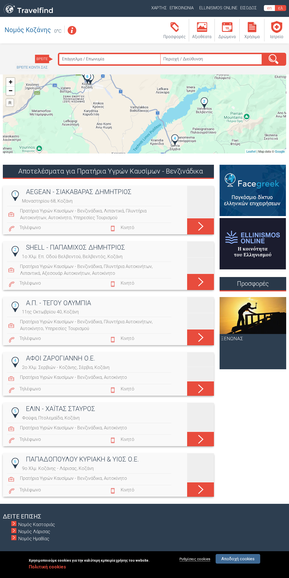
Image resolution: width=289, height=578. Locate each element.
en (269, 8)
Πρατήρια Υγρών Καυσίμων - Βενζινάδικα (61, 211)
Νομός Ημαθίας (33, 538)
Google (280, 151)
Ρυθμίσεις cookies (194, 559)
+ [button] (10, 81)
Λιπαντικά (114, 211)
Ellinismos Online (218, 7)
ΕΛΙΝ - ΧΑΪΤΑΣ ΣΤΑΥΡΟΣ (60, 409)
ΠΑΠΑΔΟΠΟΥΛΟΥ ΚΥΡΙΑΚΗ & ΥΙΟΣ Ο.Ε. (82, 459)
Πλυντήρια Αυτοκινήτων (128, 266)
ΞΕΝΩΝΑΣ (232, 338)
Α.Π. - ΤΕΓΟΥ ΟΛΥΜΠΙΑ (58, 303)
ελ (280, 8)
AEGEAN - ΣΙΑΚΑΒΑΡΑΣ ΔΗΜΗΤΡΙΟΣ (79, 192)
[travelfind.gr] (28, 13)
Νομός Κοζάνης (28, 30)
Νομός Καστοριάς (36, 524)
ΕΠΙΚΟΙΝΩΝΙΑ (182, 7)
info (72, 30)
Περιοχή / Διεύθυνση (183, 58)
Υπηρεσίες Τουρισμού (95, 217)
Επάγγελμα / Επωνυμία (83, 58)
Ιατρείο (276, 36)
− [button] (10, 90)
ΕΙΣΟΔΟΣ (248, 7)
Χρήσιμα (252, 36)
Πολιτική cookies (47, 567)
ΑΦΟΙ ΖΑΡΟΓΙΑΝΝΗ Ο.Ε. (60, 358)
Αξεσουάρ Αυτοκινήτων (66, 273)
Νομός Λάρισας (34, 531)
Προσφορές (174, 36)
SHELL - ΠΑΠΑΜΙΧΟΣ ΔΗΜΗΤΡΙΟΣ (75, 247)
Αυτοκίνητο (59, 217)
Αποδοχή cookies (238, 558)
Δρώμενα (227, 36)
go (200, 224)
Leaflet (251, 151)
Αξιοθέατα (201, 36)
